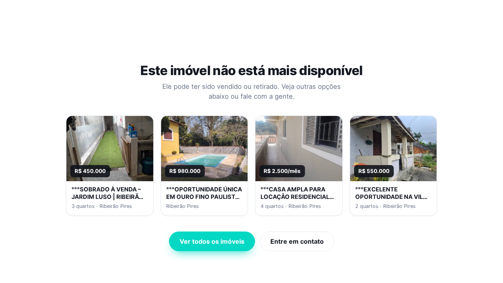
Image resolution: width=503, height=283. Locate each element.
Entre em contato (297, 241)
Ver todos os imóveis (212, 241)
